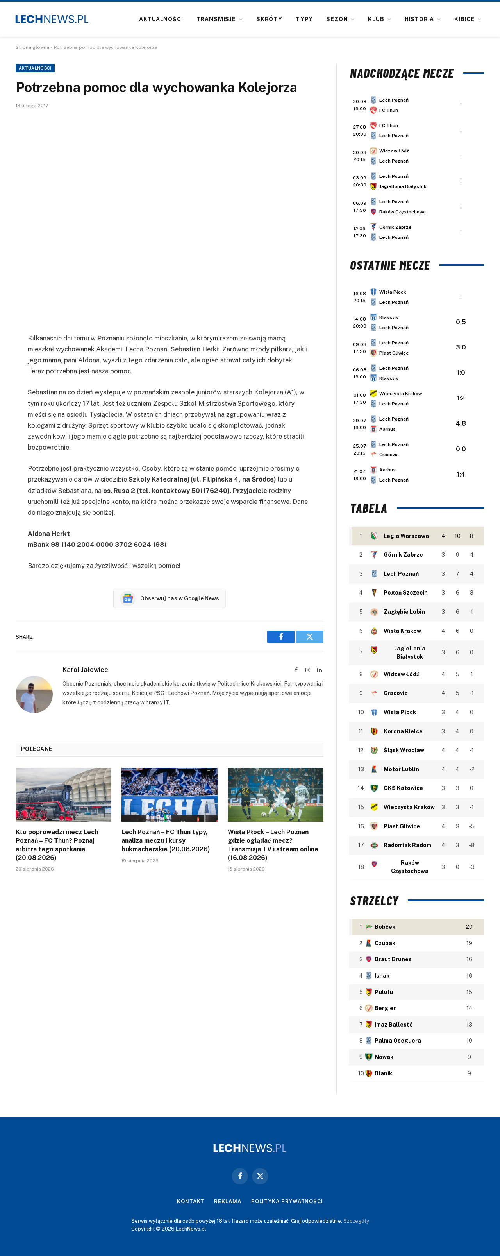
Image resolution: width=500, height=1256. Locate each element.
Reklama (227, 1201)
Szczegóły (356, 1221)
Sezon (337, 19)
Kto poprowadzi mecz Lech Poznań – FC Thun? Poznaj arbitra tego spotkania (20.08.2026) (57, 844)
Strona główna (32, 47)
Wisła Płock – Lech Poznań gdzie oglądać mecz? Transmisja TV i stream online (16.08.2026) (273, 844)
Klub (376, 19)
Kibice (464, 19)
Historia (419, 19)
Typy (304, 19)
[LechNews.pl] (52, 19)
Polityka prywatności (287, 1201)
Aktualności (161, 19)
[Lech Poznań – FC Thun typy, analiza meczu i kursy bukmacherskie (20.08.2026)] (169, 795)
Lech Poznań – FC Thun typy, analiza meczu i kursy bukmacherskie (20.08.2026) (165, 840)
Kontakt (190, 1201)
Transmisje (216, 19)
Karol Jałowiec (85, 670)
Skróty (269, 19)
